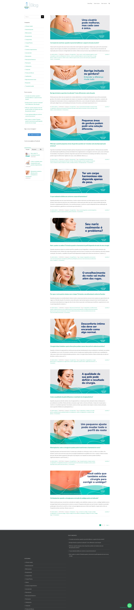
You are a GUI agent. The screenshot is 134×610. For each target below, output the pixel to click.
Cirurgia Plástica (73, 257)
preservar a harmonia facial (83, 258)
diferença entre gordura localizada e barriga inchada (67, 108)
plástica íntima (82, 361)
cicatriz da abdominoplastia (88, 54)
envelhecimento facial (88, 309)
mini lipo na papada (86, 161)
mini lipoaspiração (82, 162)
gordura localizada (82, 108)
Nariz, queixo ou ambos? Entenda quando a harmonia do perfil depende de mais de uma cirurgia (79, 245)
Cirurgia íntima (73, 54)
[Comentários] (40, 149)
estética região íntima (74, 361)
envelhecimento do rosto (59, 309)
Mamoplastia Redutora (30, 59)
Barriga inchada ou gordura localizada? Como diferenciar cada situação (72, 93)
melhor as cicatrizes (58, 57)
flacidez (66, 211)
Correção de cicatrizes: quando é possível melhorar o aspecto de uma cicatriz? (74, 43)
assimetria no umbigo (83, 511)
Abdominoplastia (29, 29)
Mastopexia (28, 62)
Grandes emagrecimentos (31, 49)
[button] (129, 605)
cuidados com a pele (90, 410)
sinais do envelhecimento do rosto (88, 310)
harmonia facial (80, 462)
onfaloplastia (82, 513)
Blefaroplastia (28, 32)
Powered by (126, 607)
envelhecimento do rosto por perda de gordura (74, 309)
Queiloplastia (28, 76)
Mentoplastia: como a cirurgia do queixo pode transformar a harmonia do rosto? (75, 447)
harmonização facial (57, 258)
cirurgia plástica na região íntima (63, 361)
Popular (27, 149)
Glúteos (27, 46)
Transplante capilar (29, 86)
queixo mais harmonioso (62, 464)
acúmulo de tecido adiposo (84, 106)
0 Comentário (57, 59)
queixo (90, 462)
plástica (51, 412)
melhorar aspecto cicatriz (74, 57)
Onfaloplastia (72, 511)
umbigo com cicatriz (90, 513)
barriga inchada (94, 106)
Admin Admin (55, 54)
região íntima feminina (90, 361)
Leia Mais (107, 54)
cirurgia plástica (53, 108)
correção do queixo (72, 462)
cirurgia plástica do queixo (62, 462)
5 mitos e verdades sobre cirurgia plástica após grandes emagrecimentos (36, 163)
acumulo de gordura (83, 210)
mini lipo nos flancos (74, 162)
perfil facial (69, 258)
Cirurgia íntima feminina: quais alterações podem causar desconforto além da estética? (77, 346)
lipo (86, 159)
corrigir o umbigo (69, 513)
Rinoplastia (27, 82)
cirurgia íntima (82, 360)
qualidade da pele (57, 412)
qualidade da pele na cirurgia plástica (68, 412)
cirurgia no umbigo (92, 511)
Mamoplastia (28, 56)
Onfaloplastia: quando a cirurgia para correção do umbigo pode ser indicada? (74, 498)
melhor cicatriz (65, 57)
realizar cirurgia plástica (81, 412)
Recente (34, 149)
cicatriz (80, 54)
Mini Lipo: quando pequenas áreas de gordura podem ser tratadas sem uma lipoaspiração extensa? (33, 109)
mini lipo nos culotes (65, 162)
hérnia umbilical (76, 513)
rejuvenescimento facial (61, 310)
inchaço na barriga (90, 108)
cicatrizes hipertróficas (88, 56)
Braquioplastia (28, 36)
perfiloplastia (75, 258)
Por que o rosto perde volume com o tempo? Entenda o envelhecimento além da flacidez (77, 294)
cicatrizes (68, 56)
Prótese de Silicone (29, 72)
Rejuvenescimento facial (75, 307)
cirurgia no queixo (91, 461)
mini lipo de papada (78, 161)
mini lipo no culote (57, 162)
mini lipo (71, 161)
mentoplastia (64, 258)
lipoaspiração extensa (54, 161)
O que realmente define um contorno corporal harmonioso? (69, 196)
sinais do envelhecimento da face (73, 310)
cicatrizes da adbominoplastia (77, 56)
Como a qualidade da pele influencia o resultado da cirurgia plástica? (71, 397)
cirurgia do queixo (83, 461)
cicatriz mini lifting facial (61, 56)
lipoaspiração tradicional (64, 161)
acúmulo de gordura (92, 210)
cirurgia (81, 257)
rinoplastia (55, 260)
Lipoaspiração (72, 159)
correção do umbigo (61, 513)
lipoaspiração (90, 159)
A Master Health (29, 26)
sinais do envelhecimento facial (56, 312)
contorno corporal (61, 211)
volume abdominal (57, 109)
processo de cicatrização (85, 57)
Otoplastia (27, 69)
